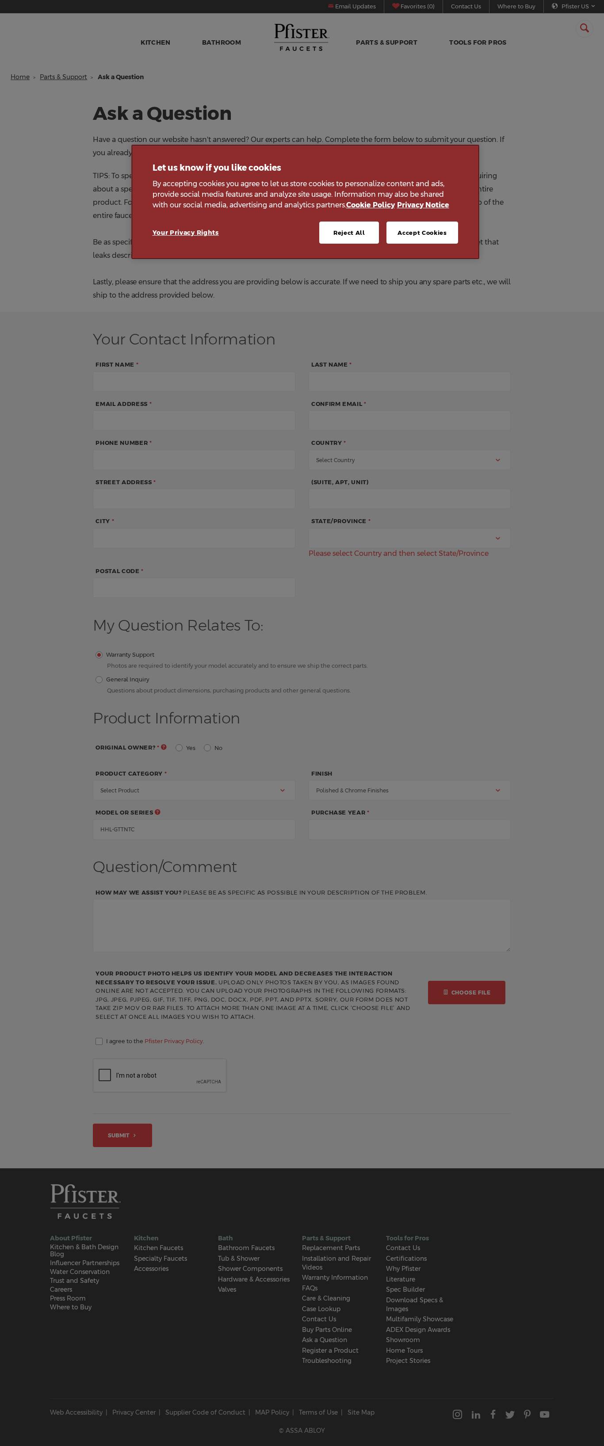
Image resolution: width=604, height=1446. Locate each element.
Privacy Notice (423, 205)
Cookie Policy (370, 205)
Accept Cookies (422, 232)
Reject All (349, 232)
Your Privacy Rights (186, 233)
